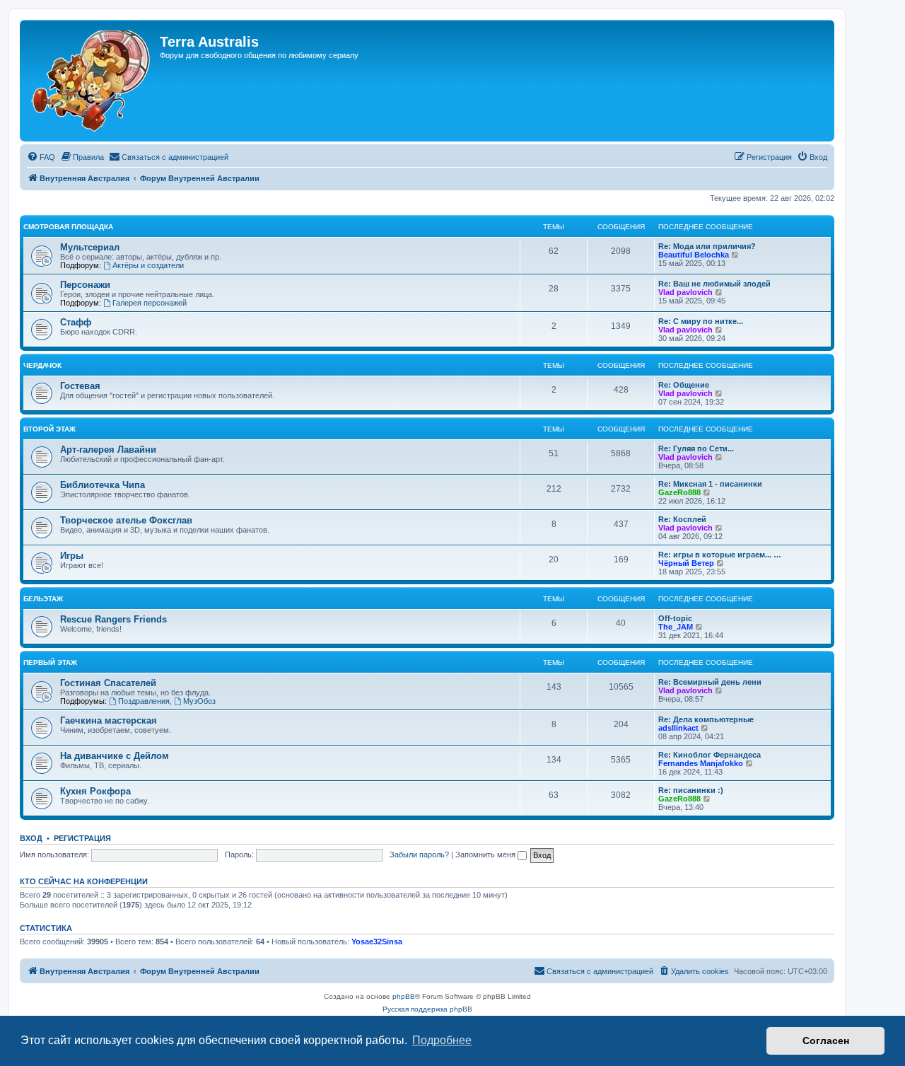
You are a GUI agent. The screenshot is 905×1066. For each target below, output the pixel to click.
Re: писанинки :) (690, 790)
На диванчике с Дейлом (114, 756)
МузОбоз (199, 701)
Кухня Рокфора (95, 791)
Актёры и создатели (148, 265)
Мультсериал (89, 247)
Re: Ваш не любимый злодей (714, 283)
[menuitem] (41, 157)
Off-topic (675, 618)
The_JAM (675, 626)
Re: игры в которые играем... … (719, 554)
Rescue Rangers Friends (113, 619)
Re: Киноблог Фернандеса (709, 755)
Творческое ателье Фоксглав (126, 520)
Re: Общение (683, 385)
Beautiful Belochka (693, 254)
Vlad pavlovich (685, 292)
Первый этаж (50, 662)
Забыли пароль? (419, 854)
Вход (31, 838)
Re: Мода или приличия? (707, 246)
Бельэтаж (43, 599)
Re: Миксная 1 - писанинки (710, 484)
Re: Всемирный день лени (709, 682)
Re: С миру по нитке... (700, 321)
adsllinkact (678, 728)
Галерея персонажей (149, 303)
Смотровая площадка (68, 227)
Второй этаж (49, 429)
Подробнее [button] (442, 1040)
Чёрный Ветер (686, 563)
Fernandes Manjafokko (700, 763)
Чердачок (42, 365)
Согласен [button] (825, 1040)
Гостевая (80, 386)
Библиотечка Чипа (102, 485)
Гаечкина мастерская (108, 720)
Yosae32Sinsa (376, 941)
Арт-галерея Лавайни (108, 449)
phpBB (403, 996)
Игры (71, 555)
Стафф (75, 322)
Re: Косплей (682, 519)
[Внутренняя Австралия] (91, 80)
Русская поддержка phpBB (427, 1009)
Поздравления (144, 701)
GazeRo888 (679, 492)
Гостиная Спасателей (108, 683)
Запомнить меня (486, 854)
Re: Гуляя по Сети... (696, 448)
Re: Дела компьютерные (706, 719)
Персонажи (85, 284)
